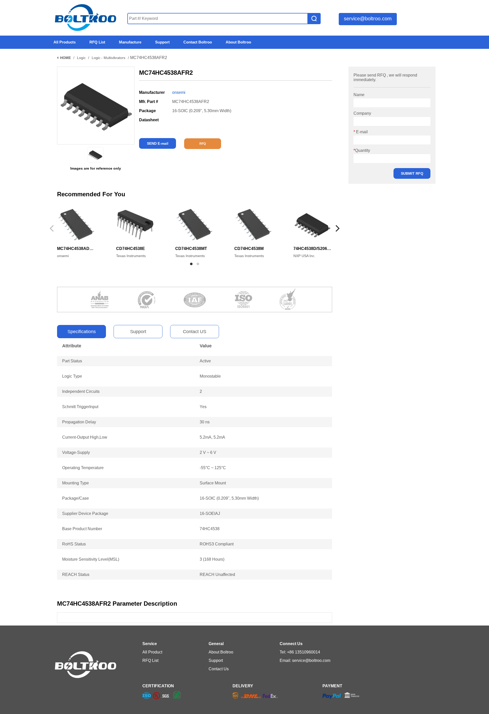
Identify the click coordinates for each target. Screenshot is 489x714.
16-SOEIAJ (210, 513)
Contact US (194, 331)
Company (362, 113)
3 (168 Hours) (212, 559)
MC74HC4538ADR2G (76, 248)
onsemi (178, 92)
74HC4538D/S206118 (312, 248)
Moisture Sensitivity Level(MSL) (90, 559)
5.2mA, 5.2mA (212, 437)
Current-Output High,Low (84, 437)
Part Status (72, 361)
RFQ (202, 143)
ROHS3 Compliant (217, 544)
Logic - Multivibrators (108, 58)
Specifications (81, 331)
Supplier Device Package (85, 513)
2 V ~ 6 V (208, 452)
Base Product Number (82, 529)
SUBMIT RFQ (412, 173)
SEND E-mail (157, 143)
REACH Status (75, 574)
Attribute (71, 345)
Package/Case (75, 498)
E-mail (361, 132)
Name (359, 95)
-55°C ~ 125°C (213, 468)
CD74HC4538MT (191, 248)
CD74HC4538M (249, 248)
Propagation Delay (79, 422)
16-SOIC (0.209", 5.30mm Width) (229, 498)
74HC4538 (210, 529)
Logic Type (72, 376)
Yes (203, 407)
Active (205, 361)
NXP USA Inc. (304, 256)
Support (138, 331)
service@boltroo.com (368, 18)
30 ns (205, 422)
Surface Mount (213, 483)
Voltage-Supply (76, 452)
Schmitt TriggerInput (80, 407)
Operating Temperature (83, 468)
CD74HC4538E (130, 248)
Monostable (210, 376)
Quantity (362, 150)
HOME (65, 58)
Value (206, 345)
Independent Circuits (81, 391)
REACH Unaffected (217, 574)
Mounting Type (75, 483)
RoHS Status (74, 544)
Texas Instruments (131, 256)
